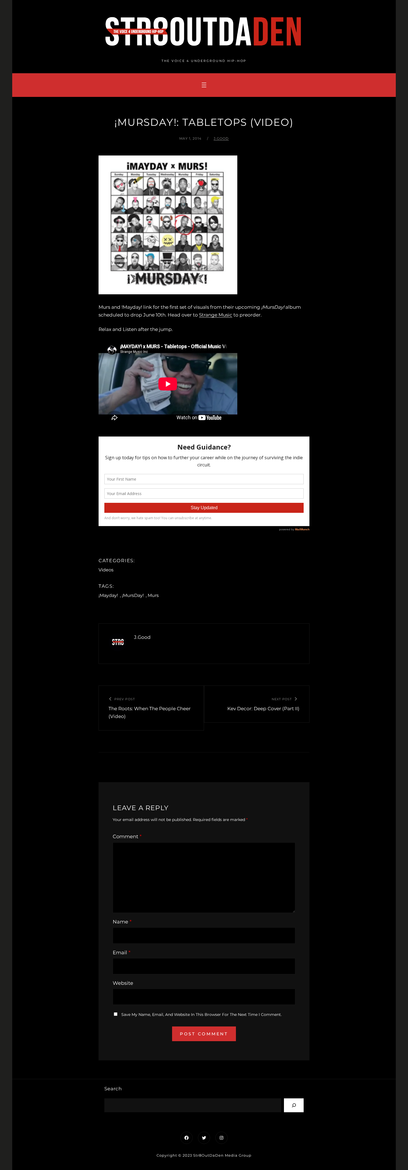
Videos (106, 570)
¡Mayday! (108, 595)
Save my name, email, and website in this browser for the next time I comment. (201, 1014)
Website (123, 983)
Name (122, 922)
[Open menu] (204, 85)
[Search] (294, 1105)
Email (121, 953)
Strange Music (215, 315)
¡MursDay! (133, 595)
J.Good (221, 138)
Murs (153, 595)
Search (113, 1088)
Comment (127, 836)
